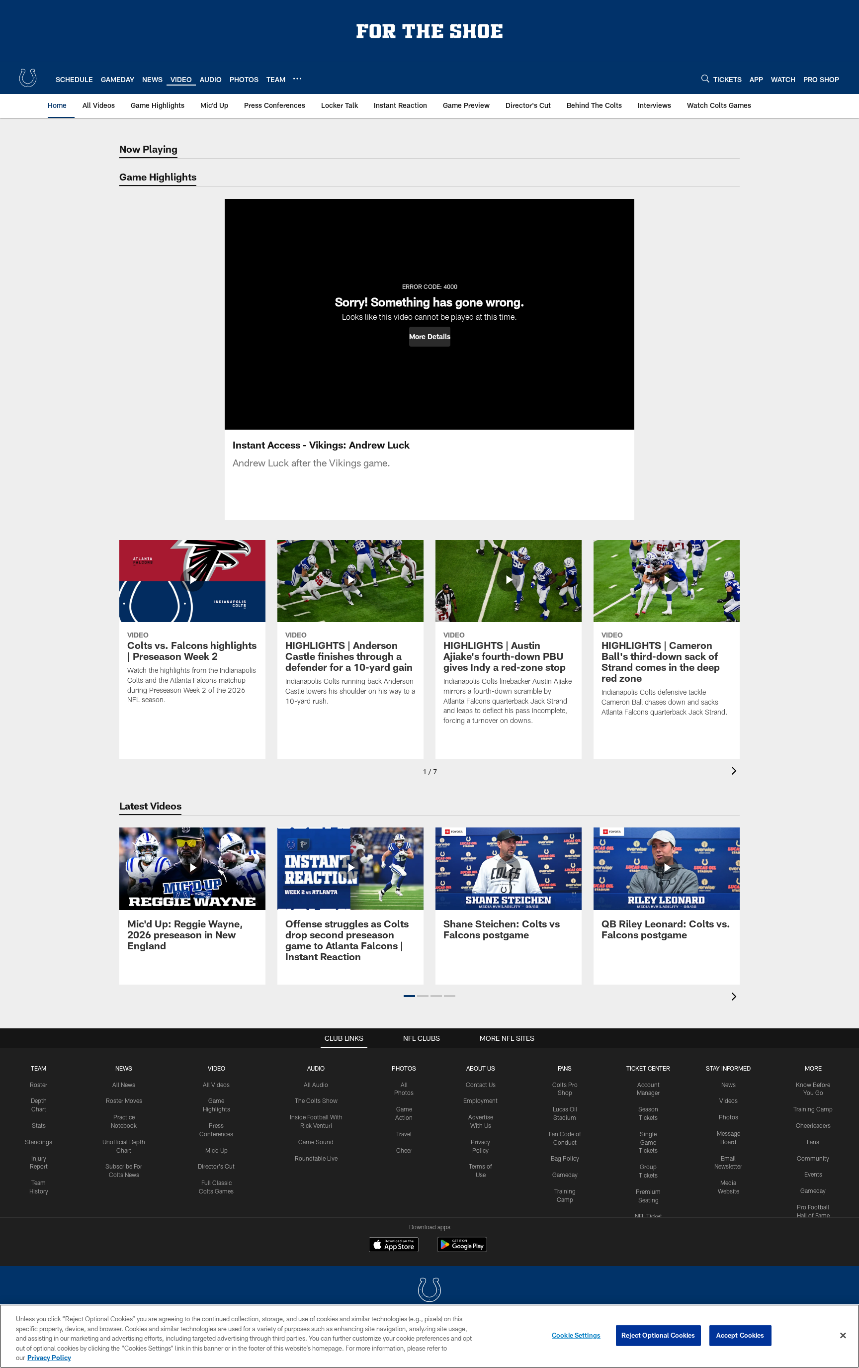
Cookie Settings (576, 1335)
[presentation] (736, 772)
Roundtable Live (316, 1158)
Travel (404, 1133)
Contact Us (481, 1084)
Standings (38, 1141)
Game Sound (316, 1141)
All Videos (216, 1084)
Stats (39, 1125)
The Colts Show (316, 1100)
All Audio (316, 1084)
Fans (813, 1141)
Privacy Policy (49, 1358)
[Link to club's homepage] (28, 78)
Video (216, 1068)
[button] (429, 337)
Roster (38, 1084)
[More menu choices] (297, 79)
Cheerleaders (813, 1125)
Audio (316, 1068)
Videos (728, 1100)
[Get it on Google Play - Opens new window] (462, 1249)
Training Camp (813, 1108)
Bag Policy (565, 1158)
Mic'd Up (216, 1150)
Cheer (404, 1150)
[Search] (705, 78)
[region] (429, 1336)
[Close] (843, 1336)
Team (38, 1068)
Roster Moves (124, 1100)
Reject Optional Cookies (658, 1335)
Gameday (565, 1174)
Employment (480, 1100)
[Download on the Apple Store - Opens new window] (393, 1245)
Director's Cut (216, 1166)
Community (813, 1158)
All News (123, 1084)
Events (813, 1174)
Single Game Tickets (648, 1142)
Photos (404, 1068)
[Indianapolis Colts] (429, 1291)
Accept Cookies (740, 1335)
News (123, 1068)
